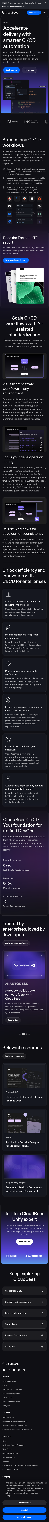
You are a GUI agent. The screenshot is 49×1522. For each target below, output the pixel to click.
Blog (4, 1441)
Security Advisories (10, 1453)
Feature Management (11, 1393)
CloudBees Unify (9, 1381)
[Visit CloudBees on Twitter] (19, 1369)
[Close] (46, 1483)
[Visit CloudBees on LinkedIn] (24, 1369)
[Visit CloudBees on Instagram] (9, 1369)
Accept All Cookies (24, 1517)
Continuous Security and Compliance (17, 1429)
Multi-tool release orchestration (15, 1425)
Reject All (24, 1510)
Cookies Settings (24, 1502)
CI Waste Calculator (10, 1469)
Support (6, 1461)
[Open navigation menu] (44, 12)
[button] (20, 1034)
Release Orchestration (11, 1402)
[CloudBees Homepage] (10, 1363)
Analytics (6, 1406)
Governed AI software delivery (15, 1421)
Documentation (9, 1457)
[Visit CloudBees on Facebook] (4, 1369)
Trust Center (7, 1449)
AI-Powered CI (8, 1417)
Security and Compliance (12, 1389)
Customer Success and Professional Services (20, 1465)
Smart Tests (7, 1397)
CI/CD (5, 1385)
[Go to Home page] (10, 12)
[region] (24, 1501)
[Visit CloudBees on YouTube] (14, 1369)
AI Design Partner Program (13, 1445)
